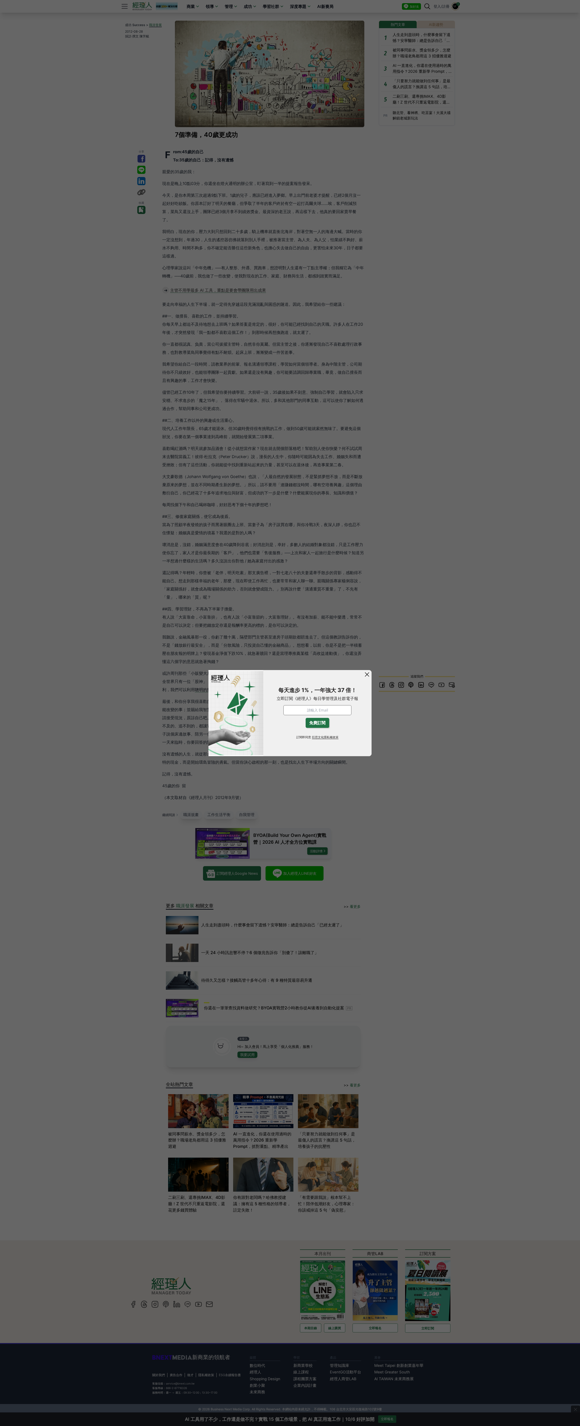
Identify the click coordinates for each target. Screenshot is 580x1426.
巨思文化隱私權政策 (325, 737)
